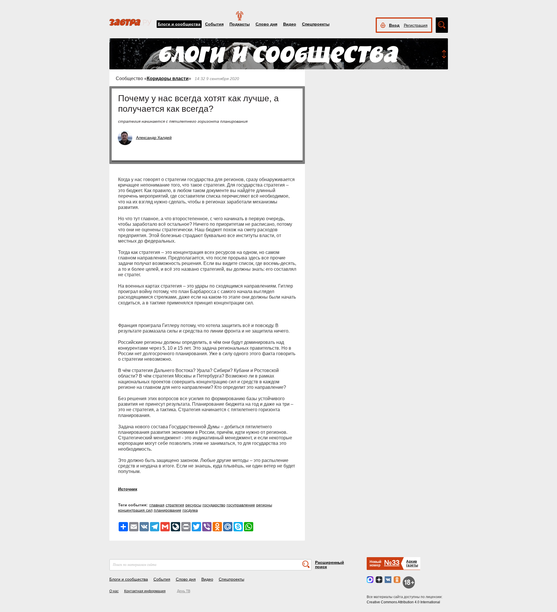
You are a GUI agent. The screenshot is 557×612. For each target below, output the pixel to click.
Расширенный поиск (329, 564)
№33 (391, 562)
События (214, 24)
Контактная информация (145, 591)
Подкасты (239, 24)
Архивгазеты (412, 563)
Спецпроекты (316, 24)
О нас (114, 591)
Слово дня (266, 24)
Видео (289, 24)
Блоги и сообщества (179, 24)
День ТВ (183, 591)
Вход (394, 25)
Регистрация (416, 25)
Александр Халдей (154, 137)
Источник (127, 489)
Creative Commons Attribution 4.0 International (403, 602)
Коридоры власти (168, 78)
